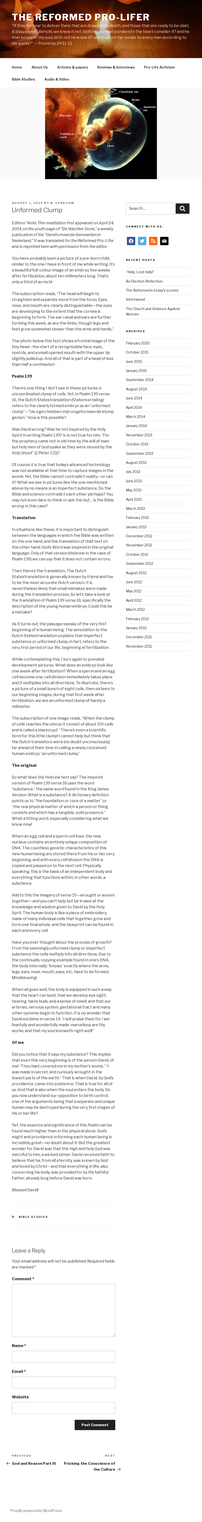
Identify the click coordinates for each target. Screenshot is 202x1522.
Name (19, 1345)
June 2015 (134, 361)
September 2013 (139, 453)
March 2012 (135, 609)
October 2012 (137, 554)
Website (20, 1397)
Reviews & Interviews (116, 67)
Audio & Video (56, 79)
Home (17, 67)
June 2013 (134, 481)
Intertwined (135, 299)
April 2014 (134, 407)
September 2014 (139, 380)
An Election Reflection (144, 281)
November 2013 (139, 435)
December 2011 (139, 637)
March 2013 (135, 508)
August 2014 (136, 389)
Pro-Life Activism (159, 67)
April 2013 (134, 499)
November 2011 (139, 646)
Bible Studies (23, 79)
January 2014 (136, 426)
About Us (40, 67)
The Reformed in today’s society (152, 290)
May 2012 (133, 591)
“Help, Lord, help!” (140, 272)
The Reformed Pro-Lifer (81, 17)
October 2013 (137, 444)
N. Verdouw (62, 203)
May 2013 (133, 490)
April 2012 (134, 600)
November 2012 (139, 545)
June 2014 (134, 398)
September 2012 (139, 563)
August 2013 (136, 462)
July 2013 (133, 471)
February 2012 (137, 619)
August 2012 (136, 573)
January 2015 (136, 371)
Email (19, 1371)
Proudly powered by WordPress (36, 1510)
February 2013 (137, 517)
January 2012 (136, 628)
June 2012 (134, 582)
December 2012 (139, 536)
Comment (23, 1279)
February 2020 (138, 343)
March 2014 (135, 416)
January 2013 (136, 527)
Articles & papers (72, 67)
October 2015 (137, 352)
